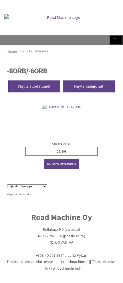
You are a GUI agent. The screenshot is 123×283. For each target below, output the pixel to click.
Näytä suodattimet (34, 86)
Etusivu (12, 51)
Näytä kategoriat (88, 86)
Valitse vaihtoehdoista (61, 163)
